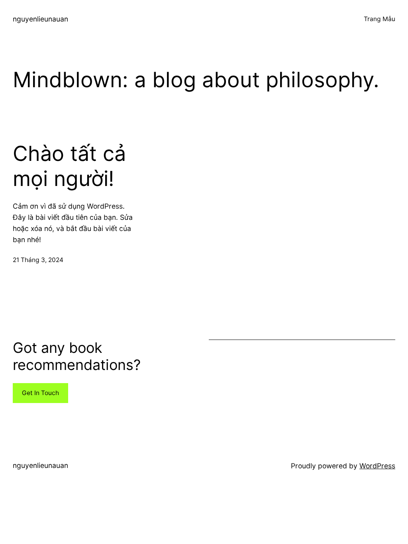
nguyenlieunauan (40, 19)
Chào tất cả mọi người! (69, 166)
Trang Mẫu (379, 19)
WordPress (377, 466)
